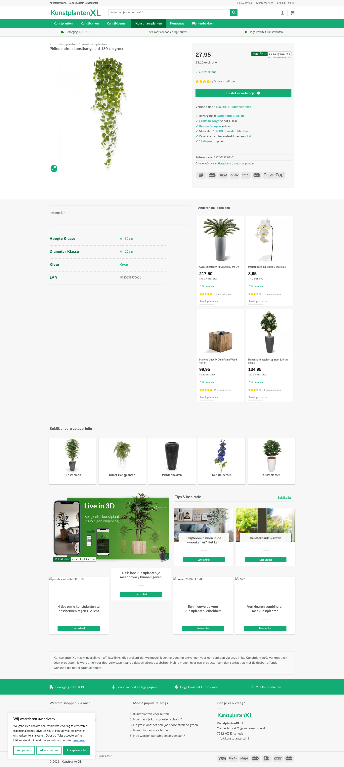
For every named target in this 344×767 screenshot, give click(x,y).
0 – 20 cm (126, 251)
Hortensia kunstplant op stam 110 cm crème (268, 361)
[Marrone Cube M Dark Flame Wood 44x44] (220, 332)
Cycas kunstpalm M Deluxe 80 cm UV (219, 267)
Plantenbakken (203, 23)
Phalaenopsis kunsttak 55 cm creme (267, 267)
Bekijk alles (284, 497)
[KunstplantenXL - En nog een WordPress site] (76, 13)
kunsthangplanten (94, 44)
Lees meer (79, 740)
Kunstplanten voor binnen (151, 730)
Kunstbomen (90, 23)
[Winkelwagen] (292, 12)
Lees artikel (204, 560)
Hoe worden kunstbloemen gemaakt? (159, 735)
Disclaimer (105, 756)
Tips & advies (244, 3)
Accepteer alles (76, 750)
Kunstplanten (63, 23)
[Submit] (233, 12)
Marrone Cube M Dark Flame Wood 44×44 (218, 361)
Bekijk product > (209, 302)
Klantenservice (264, 3)
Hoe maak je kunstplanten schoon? (157, 719)
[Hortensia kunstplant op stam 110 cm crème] (269, 332)
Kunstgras (177, 23)
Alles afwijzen (49, 750)
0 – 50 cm (126, 238)
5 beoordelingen (225, 81)
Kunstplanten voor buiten (151, 714)
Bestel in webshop (240, 93)
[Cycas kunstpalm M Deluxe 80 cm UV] (220, 239)
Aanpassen (24, 750)
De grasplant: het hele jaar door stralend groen (165, 725)
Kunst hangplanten (148, 23)
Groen (124, 264)
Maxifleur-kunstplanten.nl (234, 106)
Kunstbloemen (117, 23)
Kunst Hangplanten (63, 44)
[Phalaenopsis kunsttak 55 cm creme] (269, 239)
